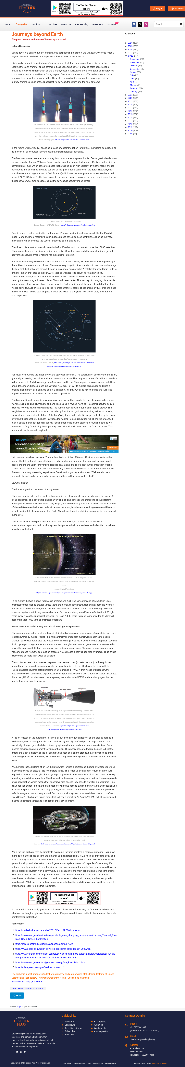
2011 (130, 127)
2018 (130, 104)
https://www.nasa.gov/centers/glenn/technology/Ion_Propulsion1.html (50, 962)
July (132, 75)
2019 (130, 101)
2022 (130, 56)
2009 (130, 134)
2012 (130, 124)
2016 (130, 111)
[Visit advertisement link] (64, 444)
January (133, 91)
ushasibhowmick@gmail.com (27, 981)
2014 (130, 117)
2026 (130, 43)
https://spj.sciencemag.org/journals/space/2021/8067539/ (44, 944)
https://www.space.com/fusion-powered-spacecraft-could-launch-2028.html (53, 949)
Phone (133, 1023)
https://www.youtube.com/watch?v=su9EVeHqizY (72, 140)
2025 (130, 46)
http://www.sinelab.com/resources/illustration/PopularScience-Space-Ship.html (67, 844)
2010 (130, 130)
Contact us (66, 24)
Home (7, 24)
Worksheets (97, 24)
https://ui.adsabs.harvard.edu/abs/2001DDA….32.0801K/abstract (48, 930)
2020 (130, 98)
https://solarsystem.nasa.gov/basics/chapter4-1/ (78, 225)
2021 (130, 95)
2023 (130, 53)
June (132, 78)
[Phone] (126, 1025)
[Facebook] (134, 24)
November (135, 62)
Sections (36, 24)
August (133, 72)
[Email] (126, 1036)
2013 (130, 121)
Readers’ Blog (81, 24)
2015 (130, 114)
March (133, 85)
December (135, 59)
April (132, 82)
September (135, 69)
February (134, 88)
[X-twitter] (140, 24)
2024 (130, 49)
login (19, 1007)
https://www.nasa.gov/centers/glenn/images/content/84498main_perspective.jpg (64, 593)
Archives (53, 24)
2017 (130, 107)
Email (133, 1036)
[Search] (181, 24)
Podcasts (113, 23)
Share (19, 995)
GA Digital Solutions (159, 1063)
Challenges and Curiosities (21, 988)
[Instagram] (146, 24)
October (133, 65)
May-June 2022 (39, 988)
